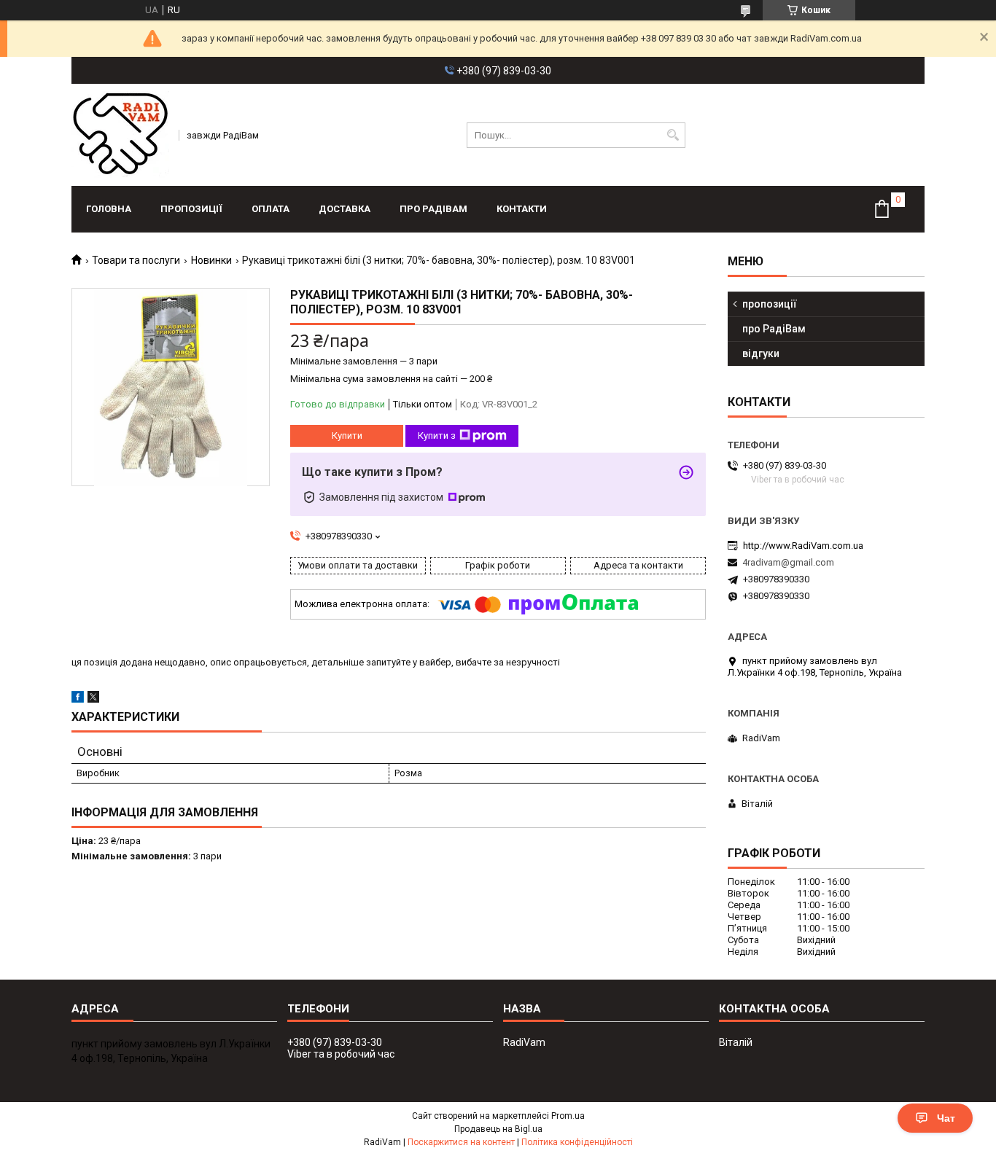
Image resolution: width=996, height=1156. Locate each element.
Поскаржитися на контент (461, 1142)
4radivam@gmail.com (788, 562)
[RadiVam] (120, 135)
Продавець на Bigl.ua (498, 1129)
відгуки (760, 353)
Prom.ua (568, 1116)
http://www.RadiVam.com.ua (803, 545)
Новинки (211, 260)
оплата (270, 208)
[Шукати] (672, 135)
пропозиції (191, 208)
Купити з (437, 435)
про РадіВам (433, 208)
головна (108, 208)
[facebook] (77, 699)
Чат (946, 1118)
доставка (344, 208)
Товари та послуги (136, 260)
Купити (347, 435)
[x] (93, 699)
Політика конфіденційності (577, 1142)
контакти (522, 208)
